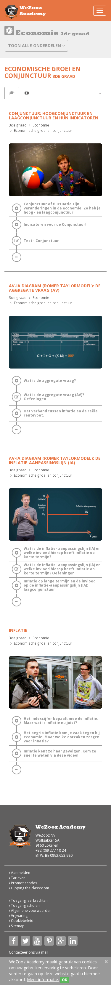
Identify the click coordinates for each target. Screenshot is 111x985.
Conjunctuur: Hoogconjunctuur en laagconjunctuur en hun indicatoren (53, 115)
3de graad (18, 125)
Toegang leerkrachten (29, 900)
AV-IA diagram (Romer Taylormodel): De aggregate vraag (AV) (55, 288)
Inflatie (18, 630)
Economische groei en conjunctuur (43, 130)
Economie (41, 125)
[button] (100, 93)
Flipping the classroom (29, 887)
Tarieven (17, 877)
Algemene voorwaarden (31, 910)
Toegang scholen (25, 905)
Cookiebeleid (21, 920)
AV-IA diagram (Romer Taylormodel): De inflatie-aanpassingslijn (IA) (55, 460)
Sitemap (17, 925)
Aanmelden (20, 872)
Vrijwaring (19, 915)
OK (64, 979)
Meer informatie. (43, 979)
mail (44, 952)
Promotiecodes (23, 882)
